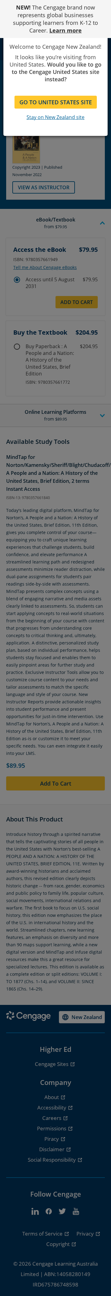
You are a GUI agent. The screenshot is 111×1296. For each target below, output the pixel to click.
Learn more (65, 30)
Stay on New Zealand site (55, 117)
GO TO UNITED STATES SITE (55, 102)
